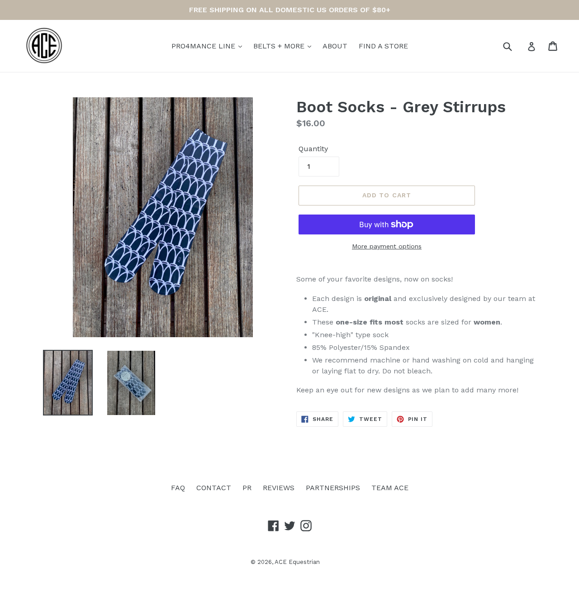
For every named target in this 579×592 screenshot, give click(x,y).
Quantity (313, 148)
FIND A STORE (383, 46)
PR (247, 487)
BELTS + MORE (280, 46)
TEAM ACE (389, 487)
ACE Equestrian (297, 562)
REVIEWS (278, 487)
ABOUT (335, 46)
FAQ (178, 487)
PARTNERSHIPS (333, 487)
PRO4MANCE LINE (204, 46)
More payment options (387, 246)
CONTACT (213, 487)
